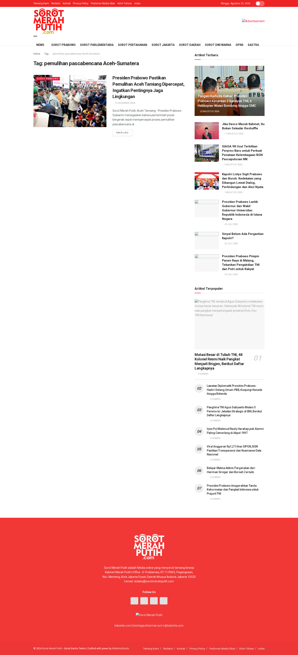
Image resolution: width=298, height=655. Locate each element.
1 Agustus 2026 (233, 192)
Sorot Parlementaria (97, 44)
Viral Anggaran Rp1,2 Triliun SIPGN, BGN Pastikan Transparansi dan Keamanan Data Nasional (234, 450)
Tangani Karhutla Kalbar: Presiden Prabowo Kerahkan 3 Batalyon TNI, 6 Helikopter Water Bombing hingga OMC (227, 101)
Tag (46, 53)
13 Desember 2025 (124, 103)
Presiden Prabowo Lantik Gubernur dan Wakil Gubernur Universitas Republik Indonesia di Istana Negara (242, 210)
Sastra (253, 44)
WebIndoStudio (120, 648)
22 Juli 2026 (231, 224)
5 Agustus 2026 (233, 164)
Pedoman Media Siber (103, 3)
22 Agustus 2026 (209, 111)
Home (36, 53)
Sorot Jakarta (163, 44)
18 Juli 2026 (231, 274)
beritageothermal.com (148, 625)
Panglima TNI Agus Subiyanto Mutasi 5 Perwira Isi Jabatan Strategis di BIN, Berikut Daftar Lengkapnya (234, 411)
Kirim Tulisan (125, 3)
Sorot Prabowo (63, 44)
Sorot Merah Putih (52, 648)
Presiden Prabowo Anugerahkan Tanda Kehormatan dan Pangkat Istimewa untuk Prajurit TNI (232, 489)
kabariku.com (123, 625)
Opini (239, 44)
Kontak (67, 3)
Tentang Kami (41, 3)
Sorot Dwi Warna (218, 44)
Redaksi (55, 3)
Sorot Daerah (189, 44)
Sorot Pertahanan (132, 44)
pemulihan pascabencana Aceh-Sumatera (76, 53)
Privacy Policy (80, 3)
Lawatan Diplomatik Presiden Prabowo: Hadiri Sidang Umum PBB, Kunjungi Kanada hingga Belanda (234, 389)
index (137, 3)
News (40, 44)
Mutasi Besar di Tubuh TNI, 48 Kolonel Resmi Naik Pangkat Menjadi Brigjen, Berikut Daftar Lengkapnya (219, 361)
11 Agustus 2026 (233, 133)
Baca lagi (122, 132)
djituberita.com (173, 625)
